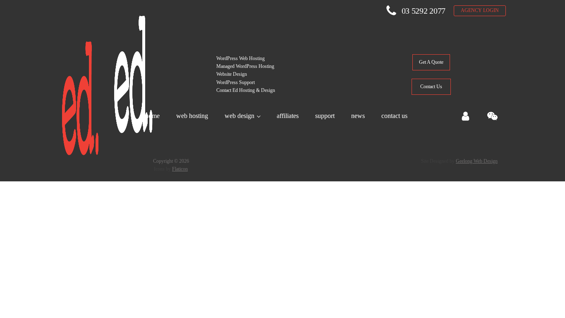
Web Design (239, 115)
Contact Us (394, 115)
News (358, 115)
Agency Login (480, 10)
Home (152, 115)
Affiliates (288, 115)
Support (325, 115)
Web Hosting (192, 115)
